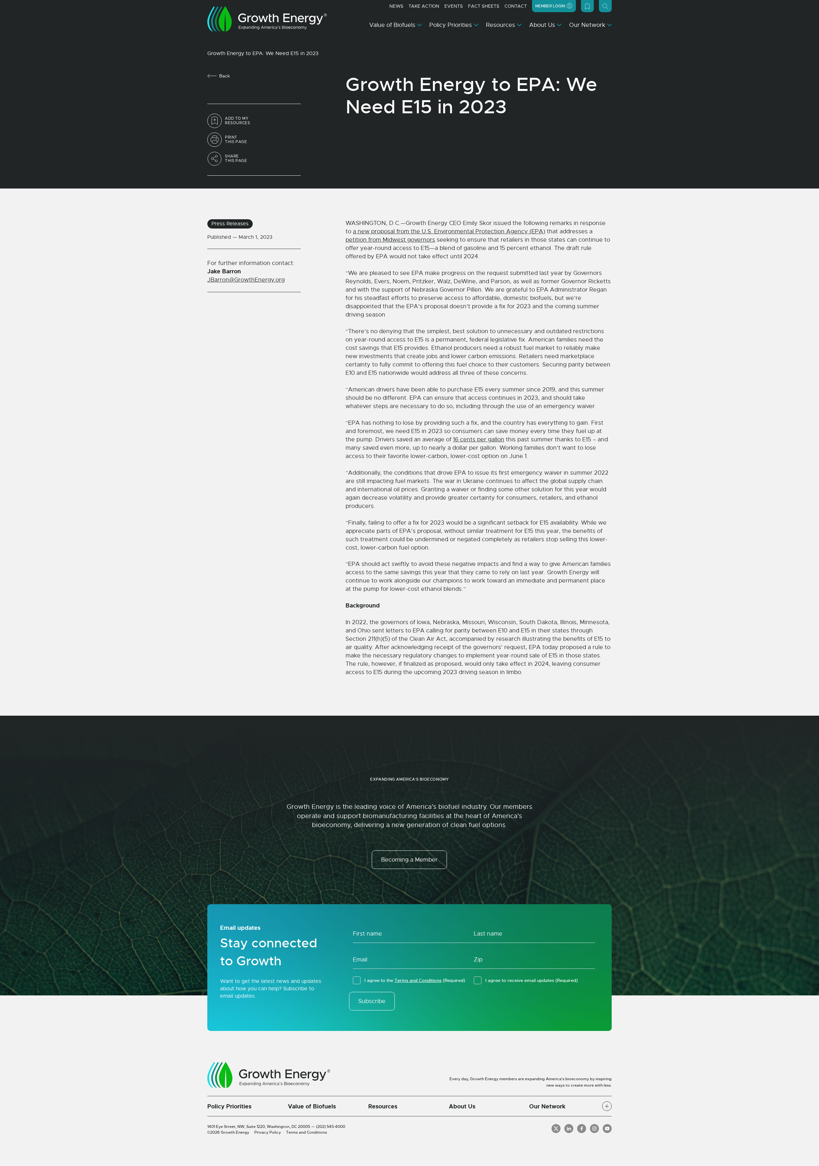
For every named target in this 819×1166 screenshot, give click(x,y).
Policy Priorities (450, 24)
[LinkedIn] (568, 1128)
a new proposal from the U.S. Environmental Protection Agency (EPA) (449, 231)
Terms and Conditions (417, 980)
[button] (607, 1106)
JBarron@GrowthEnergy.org (246, 279)
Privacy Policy (267, 1132)
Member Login (550, 6)
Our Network (587, 24)
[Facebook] (581, 1128)
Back (224, 75)
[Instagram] (594, 1128)
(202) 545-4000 (330, 1126)
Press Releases (230, 224)
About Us (542, 24)
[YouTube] (607, 1128)
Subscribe (372, 1001)
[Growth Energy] (267, 19)
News (396, 6)
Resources (500, 24)
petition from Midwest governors (390, 239)
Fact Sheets (483, 6)
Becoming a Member (409, 859)
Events (453, 6)
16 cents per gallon (478, 439)
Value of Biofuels (392, 24)
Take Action (424, 6)
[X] (556, 1128)
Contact (516, 6)
